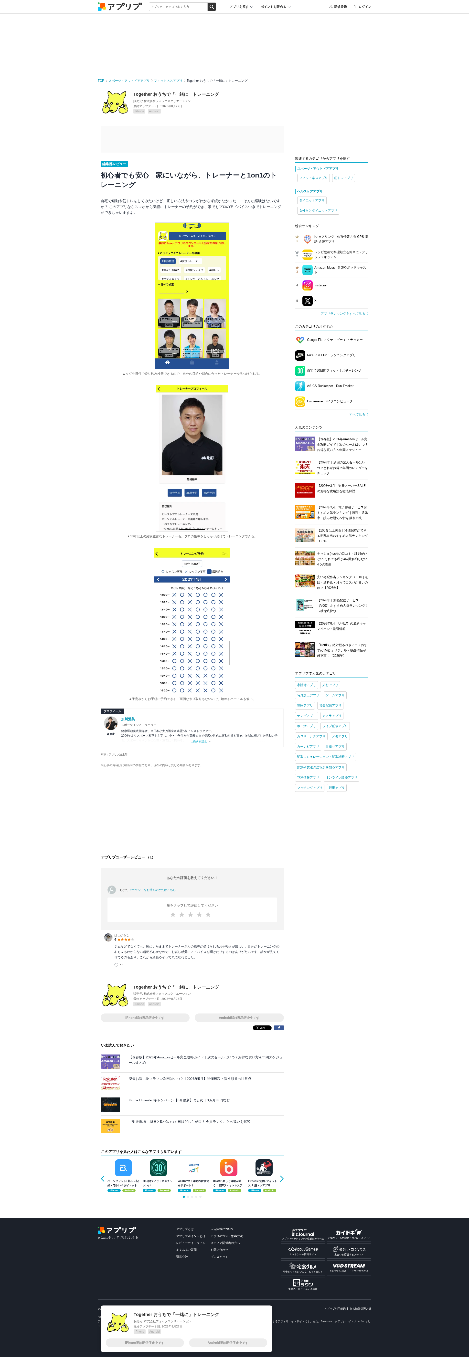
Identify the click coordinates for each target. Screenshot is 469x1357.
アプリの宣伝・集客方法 (227, 1236)
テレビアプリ (306, 716)
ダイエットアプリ (312, 200)
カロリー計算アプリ (311, 736)
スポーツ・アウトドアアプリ (129, 81)
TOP (101, 81)
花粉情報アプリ (308, 777)
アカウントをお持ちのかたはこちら (152, 890)
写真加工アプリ (308, 695)
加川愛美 (128, 719)
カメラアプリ (331, 716)
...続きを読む (199, 741)
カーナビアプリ (308, 746)
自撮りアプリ (335, 746)
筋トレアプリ (343, 178)
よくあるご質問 (186, 1250)
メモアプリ (340, 736)
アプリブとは (185, 1229)
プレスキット (219, 1257)
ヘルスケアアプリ (310, 191)
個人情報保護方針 (360, 1308)
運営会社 (182, 1257)
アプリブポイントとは (190, 1236)
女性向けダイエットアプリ (318, 210)
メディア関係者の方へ (225, 1243)
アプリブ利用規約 (335, 1308)
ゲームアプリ (335, 695)
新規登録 (340, 7)
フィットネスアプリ (168, 81)
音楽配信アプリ (330, 705)
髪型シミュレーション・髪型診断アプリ (325, 757)
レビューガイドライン (190, 1243)
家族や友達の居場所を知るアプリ (321, 767)
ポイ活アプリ (306, 726)
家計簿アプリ (306, 685)
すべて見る (357, 414)
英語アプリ (305, 705)
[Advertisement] (192, 812)
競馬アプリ (337, 788)
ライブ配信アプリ (335, 726)
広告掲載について (222, 1229)
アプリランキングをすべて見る (343, 313)
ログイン (365, 7)
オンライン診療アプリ (341, 777)
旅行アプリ (330, 685)
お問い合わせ (219, 1250)
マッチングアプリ (309, 788)
